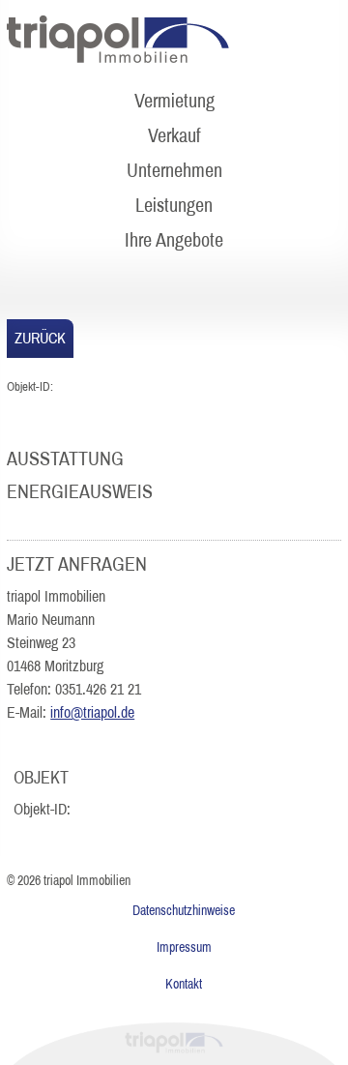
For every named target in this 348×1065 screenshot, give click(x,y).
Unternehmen (174, 170)
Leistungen (174, 205)
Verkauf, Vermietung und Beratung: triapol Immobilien (118, 39)
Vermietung (174, 100)
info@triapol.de (92, 712)
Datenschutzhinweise (183, 910)
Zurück (40, 338)
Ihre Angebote (174, 240)
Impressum (184, 947)
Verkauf (174, 135)
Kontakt (183, 984)
